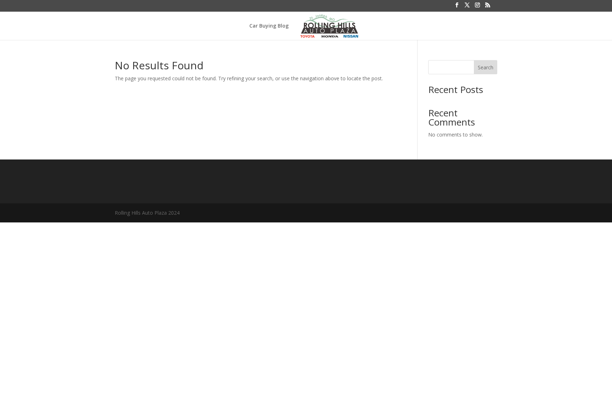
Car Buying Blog (269, 26)
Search (485, 67)
